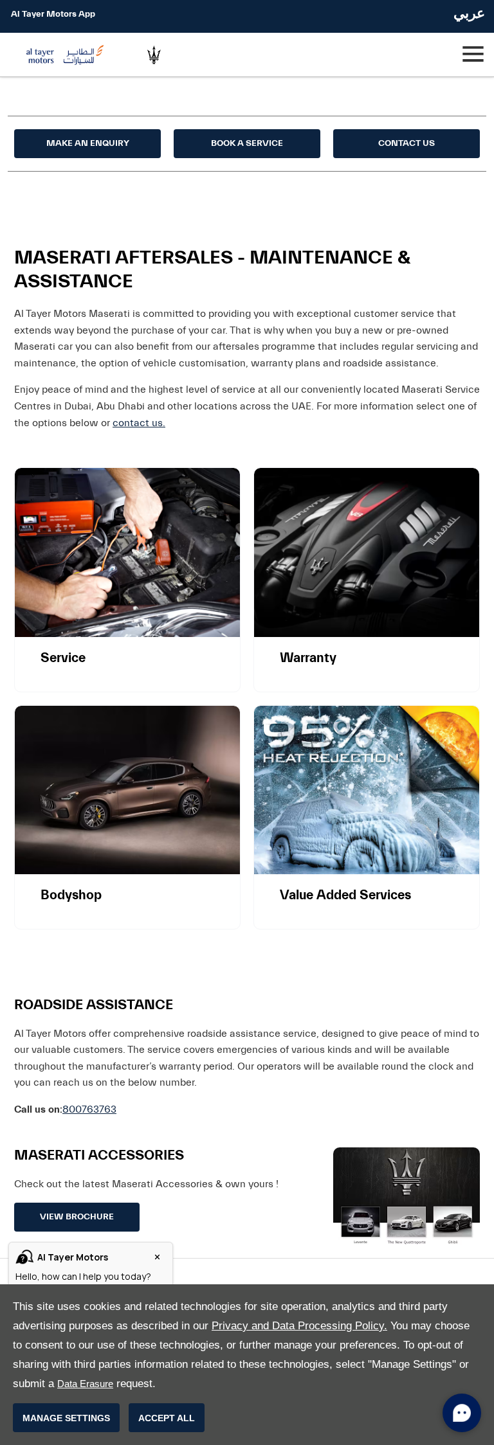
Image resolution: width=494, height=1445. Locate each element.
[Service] (127, 552)
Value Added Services (345, 894)
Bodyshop (71, 894)
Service (63, 657)
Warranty (308, 657)
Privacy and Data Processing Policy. (299, 1326)
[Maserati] (153, 55)
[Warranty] (366, 552)
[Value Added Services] (366, 790)
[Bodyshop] (127, 790)
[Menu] (472, 54)
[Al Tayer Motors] (68, 55)
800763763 (89, 1109)
